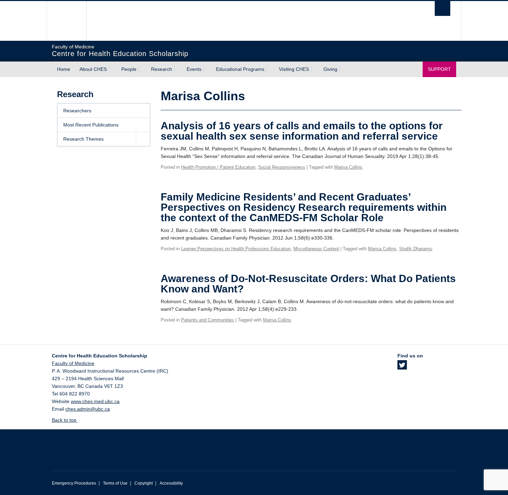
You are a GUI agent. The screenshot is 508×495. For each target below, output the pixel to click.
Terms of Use (115, 483)
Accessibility (171, 483)
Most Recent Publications (91, 125)
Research (161, 69)
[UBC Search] (442, 8)
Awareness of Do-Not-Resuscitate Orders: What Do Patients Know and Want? (308, 284)
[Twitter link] (402, 367)
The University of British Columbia (66, 21)
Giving (330, 69)
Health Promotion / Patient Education (218, 167)
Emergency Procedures (74, 483)
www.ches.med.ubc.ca (95, 401)
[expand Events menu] (208, 69)
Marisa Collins (348, 167)
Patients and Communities (207, 320)
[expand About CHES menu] (113, 69)
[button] (143, 139)
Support (439, 69)
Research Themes (83, 139)
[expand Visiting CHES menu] (315, 69)
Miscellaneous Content (316, 248)
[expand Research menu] (178, 69)
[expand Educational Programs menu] (270, 69)
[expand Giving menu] (343, 69)
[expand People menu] (143, 69)
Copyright (143, 483)
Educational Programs (240, 69)
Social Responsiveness (281, 167)
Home (63, 69)
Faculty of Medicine (73, 363)
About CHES (93, 69)
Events (194, 69)
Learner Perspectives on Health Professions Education (236, 248)
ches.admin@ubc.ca (87, 409)
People (129, 69)
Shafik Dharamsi (415, 248)
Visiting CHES (294, 69)
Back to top (65, 420)
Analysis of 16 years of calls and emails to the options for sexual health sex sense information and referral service (302, 131)
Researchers (77, 110)
